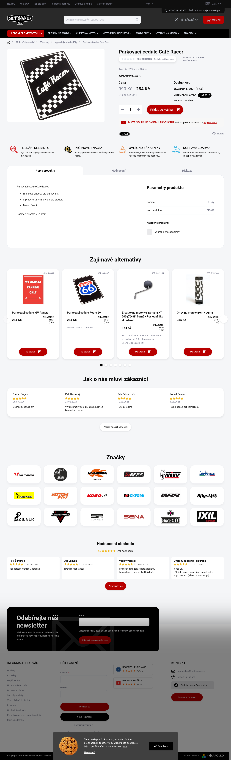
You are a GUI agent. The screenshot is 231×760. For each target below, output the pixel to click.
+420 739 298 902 (186, 677)
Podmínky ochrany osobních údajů (24, 715)
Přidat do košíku (161, 110)
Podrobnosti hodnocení (164, 59)
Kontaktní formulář (187, 697)
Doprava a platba (83, 4)
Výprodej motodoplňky (167, 231)
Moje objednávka (15, 720)
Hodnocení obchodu (60, 4)
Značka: (190, 60)
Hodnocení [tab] (118, 170)
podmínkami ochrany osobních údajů (126, 630)
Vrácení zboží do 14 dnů (18, 700)
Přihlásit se (84, 706)
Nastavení (89, 752)
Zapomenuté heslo (83, 725)
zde (125, 746)
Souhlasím (163, 746)
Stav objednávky (104, 4)
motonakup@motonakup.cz (191, 671)
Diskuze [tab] (187, 170)
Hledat (137, 20)
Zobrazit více (115, 586)
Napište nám (39, 4)
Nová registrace (84, 717)
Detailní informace (128, 76)
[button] (101, 365)
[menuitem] (25, 33)
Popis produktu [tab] (45, 170)
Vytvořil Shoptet (192, 755)
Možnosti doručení (183, 100)
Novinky (11, 4)
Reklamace (12, 705)
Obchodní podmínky (17, 710)
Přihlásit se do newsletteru (95, 640)
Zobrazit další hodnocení (115, 427)
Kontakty (24, 4)
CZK (214, 3)
